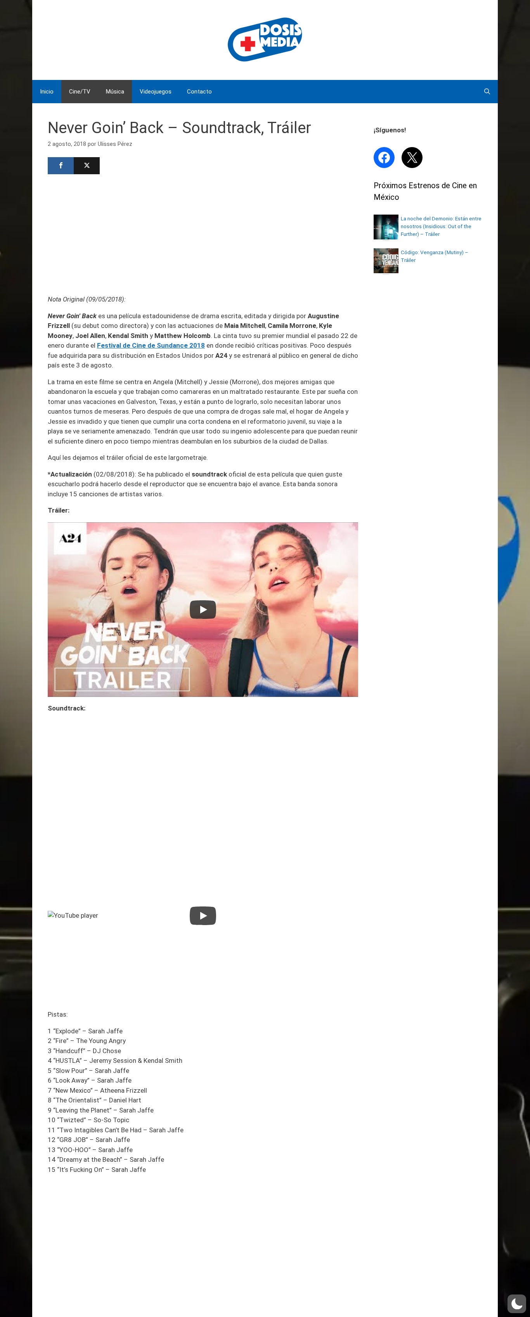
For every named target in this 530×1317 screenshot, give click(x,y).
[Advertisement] (203, 233)
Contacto (199, 91)
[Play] (203, 609)
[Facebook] (61, 165)
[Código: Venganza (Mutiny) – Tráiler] (386, 271)
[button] (516, 1303)
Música (115, 91)
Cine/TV (79, 91)
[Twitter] (87, 165)
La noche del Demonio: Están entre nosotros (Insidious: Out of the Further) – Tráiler (441, 226)
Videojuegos (155, 91)
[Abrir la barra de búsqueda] (487, 91)
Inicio (47, 91)
